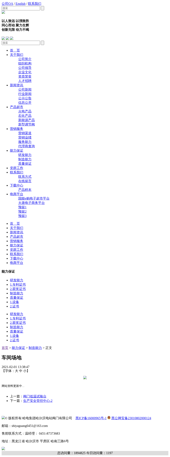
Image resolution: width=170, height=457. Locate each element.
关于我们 (16, 54)
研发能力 (25, 155)
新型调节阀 (26, 124)
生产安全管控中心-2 (37, 400)
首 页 (15, 50)
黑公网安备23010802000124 (131, 418)
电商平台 (16, 194)
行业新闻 (25, 94)
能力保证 (16, 150)
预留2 (22, 211)
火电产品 (25, 111)
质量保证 (25, 163)
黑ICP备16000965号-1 (91, 418)
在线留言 (25, 181)
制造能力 (25, 159)
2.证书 (14, 306)
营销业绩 (25, 137)
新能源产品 (26, 120)
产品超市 (16, 107)
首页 (5, 348)
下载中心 (16, 185)
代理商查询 (26, 146)
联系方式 (25, 176)
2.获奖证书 (18, 289)
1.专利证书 (18, 284)
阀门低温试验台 (34, 396)
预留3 (22, 216)
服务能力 (25, 142)
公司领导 (25, 67)
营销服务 (16, 128)
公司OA (7, 3)
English (21, 3)
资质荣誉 (25, 76)
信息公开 (25, 102)
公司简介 (25, 59)
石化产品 (25, 115)
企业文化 (25, 72)
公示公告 (25, 98)
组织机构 (25, 63)
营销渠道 (25, 133)
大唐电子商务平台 (31, 203)
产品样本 (25, 189)
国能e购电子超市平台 (34, 198)
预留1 (22, 207)
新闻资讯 (16, 85)
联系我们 (34, 3)
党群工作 (16, 168)
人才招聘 (25, 81)
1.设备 (14, 302)
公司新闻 (25, 89)
